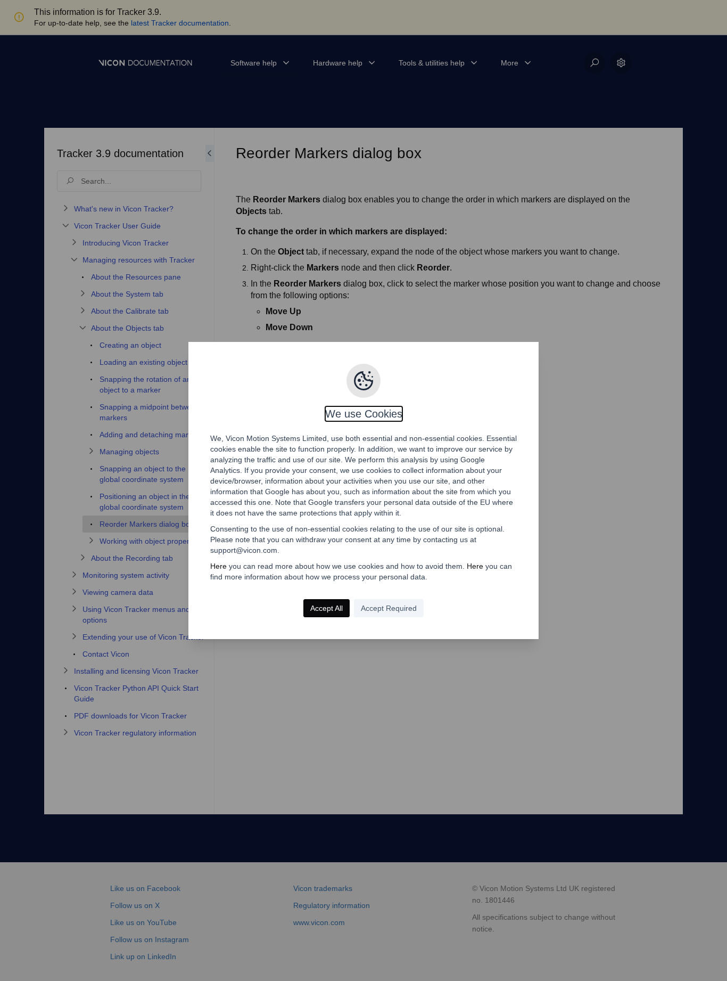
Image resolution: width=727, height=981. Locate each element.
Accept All (326, 608)
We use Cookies (363, 414)
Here (218, 566)
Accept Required (389, 608)
